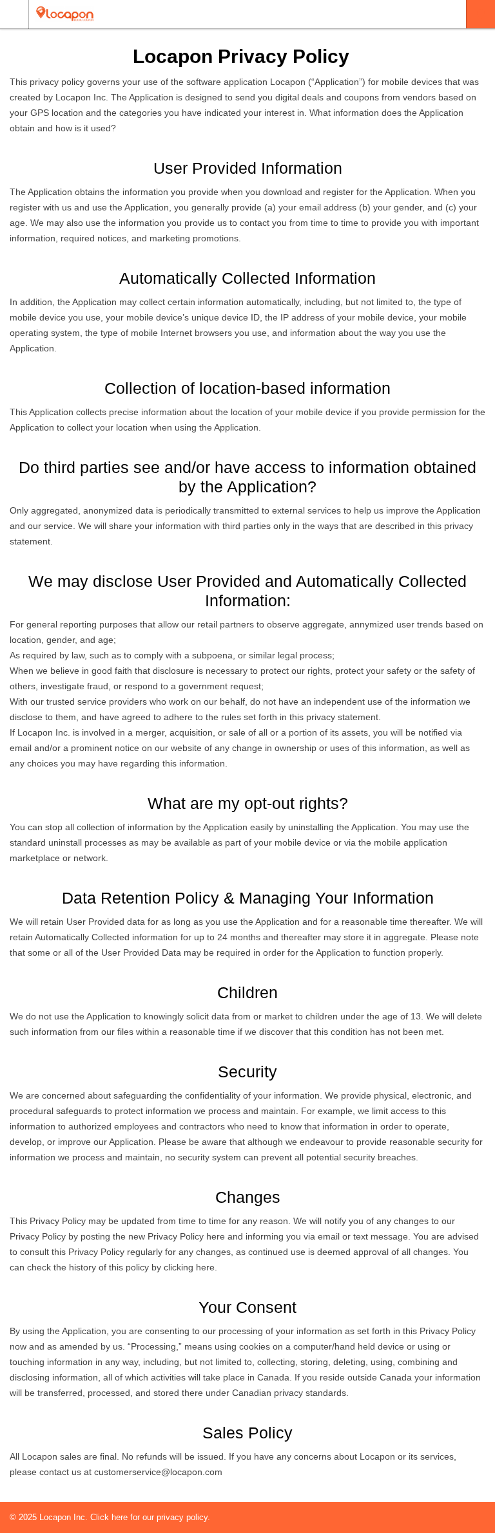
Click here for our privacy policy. (150, 1517)
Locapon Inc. (64, 1517)
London (480, 14)
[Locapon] (235, 14)
